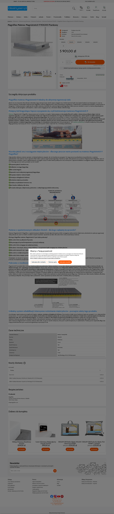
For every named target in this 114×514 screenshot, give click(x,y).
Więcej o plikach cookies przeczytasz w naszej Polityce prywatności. (45, 258)
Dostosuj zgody (53, 262)
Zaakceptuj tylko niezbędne (39, 262)
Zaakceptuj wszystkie (65, 262)
